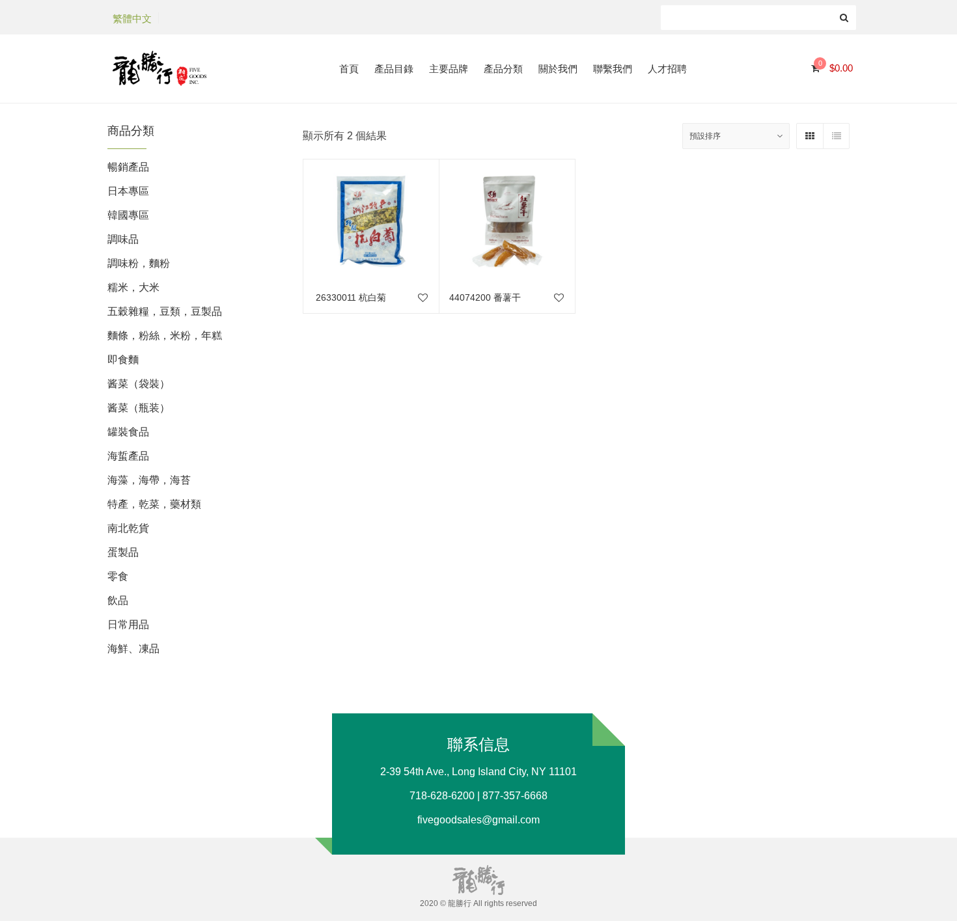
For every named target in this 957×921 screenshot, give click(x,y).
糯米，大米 (133, 287)
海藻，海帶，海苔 (149, 480)
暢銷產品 (128, 166)
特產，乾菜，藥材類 (154, 504)
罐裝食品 (128, 431)
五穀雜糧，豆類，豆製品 (164, 311)
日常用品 (128, 624)
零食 (117, 576)
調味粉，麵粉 (138, 263)
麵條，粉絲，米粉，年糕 (164, 335)
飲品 (117, 600)
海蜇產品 (128, 455)
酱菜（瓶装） (138, 407)
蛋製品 (123, 552)
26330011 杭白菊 (349, 297)
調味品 (123, 239)
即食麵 (123, 359)
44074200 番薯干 (485, 297)
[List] (836, 136)
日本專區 (128, 191)
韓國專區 (128, 215)
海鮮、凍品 (133, 648)
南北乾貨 (128, 528)
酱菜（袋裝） (138, 383)
